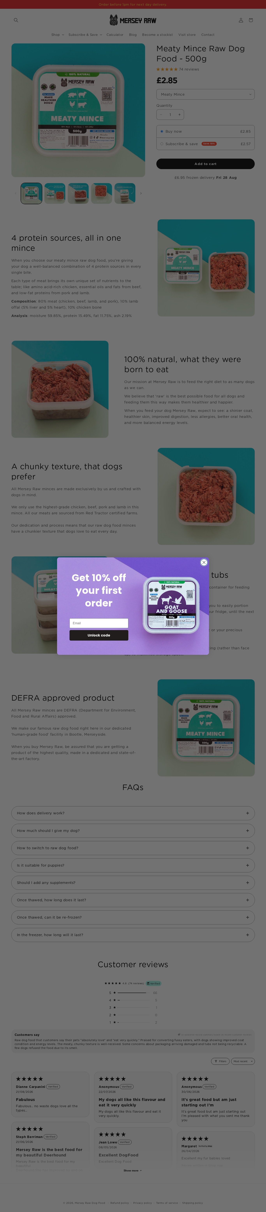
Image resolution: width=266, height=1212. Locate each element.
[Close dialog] (204, 562)
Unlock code (99, 635)
